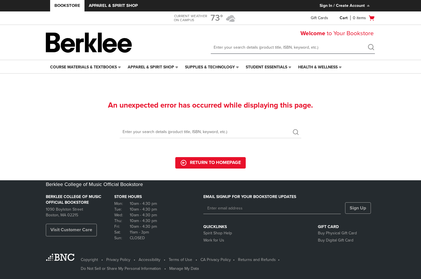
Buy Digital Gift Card (335, 240)
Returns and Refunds (257, 259)
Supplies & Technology (210, 67)
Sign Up (358, 208)
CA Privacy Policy (215, 259)
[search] (371, 48)
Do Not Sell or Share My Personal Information (121, 268)
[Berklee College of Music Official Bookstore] (89, 42)
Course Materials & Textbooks (83, 67)
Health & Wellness (318, 67)
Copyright (89, 259)
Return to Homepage (215, 162)
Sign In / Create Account (342, 5)
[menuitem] (86, 67)
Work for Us (213, 240)
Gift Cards (319, 17)
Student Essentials (266, 67)
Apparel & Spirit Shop (113, 5)
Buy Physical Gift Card (337, 233)
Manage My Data (184, 268)
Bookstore (67, 5)
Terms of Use (180, 259)
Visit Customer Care (71, 230)
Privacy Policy (118, 259)
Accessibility (149, 259)
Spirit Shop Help (217, 233)
